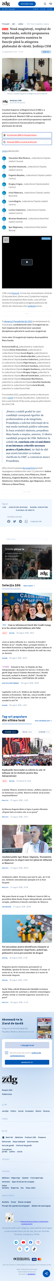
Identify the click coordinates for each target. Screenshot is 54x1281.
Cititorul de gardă (24, 1145)
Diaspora (42, 1137)
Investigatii (8, 1195)
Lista (4, 151)
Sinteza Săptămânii (10, 683)
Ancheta (5, 1202)
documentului (29, 468)
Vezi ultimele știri (42, 721)
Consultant (7, 1149)
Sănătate (19, 1137)
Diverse (46, 1111)
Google (19, 1249)
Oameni (25, 1178)
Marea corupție (24, 1202)
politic (12, 1151)
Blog (4, 1131)
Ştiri (13, 24)
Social (12, 633)
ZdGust (6, 1159)
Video (5, 1119)
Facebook (30, 1242)
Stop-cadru (31, 1188)
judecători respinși (18, 507)
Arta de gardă (8, 1145)
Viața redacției (19, 1141)
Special (6, 1171)
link (8, 565)
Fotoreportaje (37, 1178)
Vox (22, 1188)
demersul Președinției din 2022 (18, 321)
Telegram (16, 1242)
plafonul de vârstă (25, 510)
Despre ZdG (7, 1090)
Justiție (20, 24)
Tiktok (34, 1249)
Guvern (10, 732)
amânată (32, 306)
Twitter (27, 1249)
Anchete (5, 1188)
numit (10, 397)
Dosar (4, 658)
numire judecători (39, 507)
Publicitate (7, 1094)
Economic (29, 1111)
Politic (5, 800)
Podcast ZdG (30, 1137)
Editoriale (6, 1141)
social (19, 1151)
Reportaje (15, 1178)
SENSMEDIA (31, 1274)
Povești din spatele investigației (16, 1206)
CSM (4, 507)
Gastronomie (32, 1141)
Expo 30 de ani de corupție (23, 1181)
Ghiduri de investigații (41, 1206)
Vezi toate (28, 586)
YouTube (23, 1242)
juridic (4, 1151)
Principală (5, 24)
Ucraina (44, 732)
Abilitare (5, 1178)
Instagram (38, 1242)
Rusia (27, 732)
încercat (15, 293)
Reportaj (15, 1188)
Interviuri (6, 907)
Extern (38, 1111)
